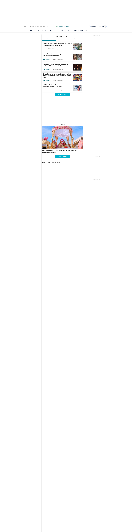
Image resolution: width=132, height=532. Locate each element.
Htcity (44, 49)
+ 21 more (87, 30)
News (62, 39)
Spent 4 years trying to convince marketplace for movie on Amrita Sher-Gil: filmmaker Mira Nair (57, 75)
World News (62, 30)
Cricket (38, 30)
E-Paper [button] (94, 26)
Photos (76, 39)
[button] (25, 26)
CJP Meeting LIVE (78, 30)
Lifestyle (70, 30)
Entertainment (53, 30)
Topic (48, 162)
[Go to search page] (28, 26)
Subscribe (101, 26)
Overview (49, 39)
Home (26, 30)
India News (45, 30)
